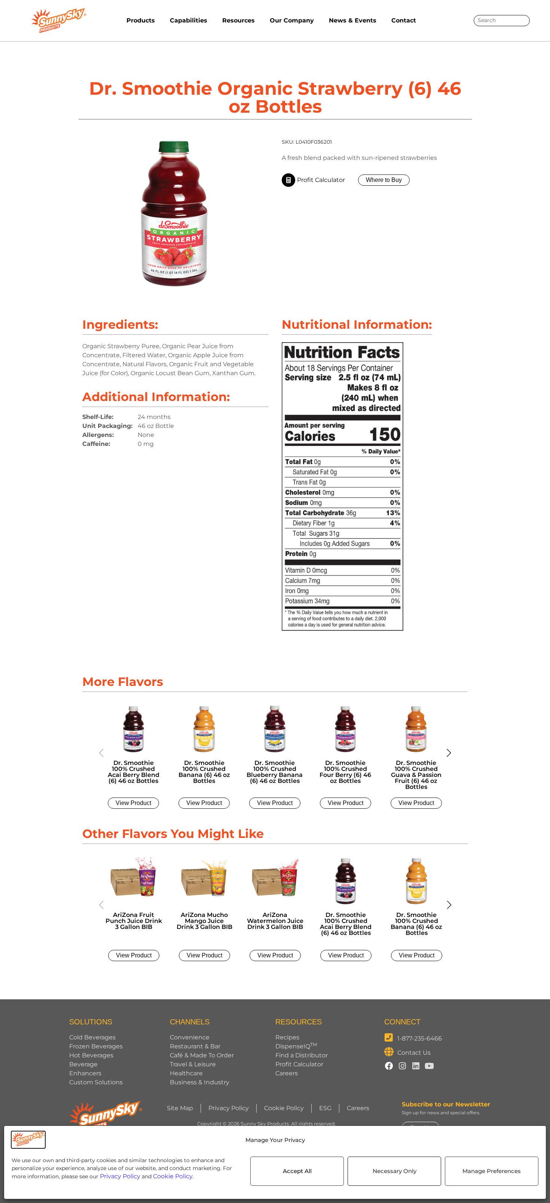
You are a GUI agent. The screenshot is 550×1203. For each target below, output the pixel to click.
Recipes (287, 1037)
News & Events (352, 20)
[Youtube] (429, 1066)
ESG (325, 1108)
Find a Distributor (301, 1055)
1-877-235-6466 (419, 1038)
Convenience (190, 1037)
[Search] (521, 20)
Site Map (180, 1108)
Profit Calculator (299, 1064)
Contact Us (414, 1052)
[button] (448, 753)
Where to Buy (384, 180)
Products (140, 20)
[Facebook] (389, 1066)
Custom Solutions (96, 1082)
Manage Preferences (491, 1171)
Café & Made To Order (202, 1055)
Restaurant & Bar (195, 1046)
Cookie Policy (173, 1176)
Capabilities (188, 20)
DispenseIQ (296, 1046)
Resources (238, 20)
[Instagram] (402, 1066)
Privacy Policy (120, 1176)
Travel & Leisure (193, 1064)
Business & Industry (199, 1082)
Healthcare (186, 1073)
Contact (403, 20)
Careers (286, 1073)
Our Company (292, 20)
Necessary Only (394, 1171)
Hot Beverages (91, 1055)
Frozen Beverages (96, 1046)
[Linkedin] (416, 1066)
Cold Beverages (92, 1037)
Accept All (297, 1171)
